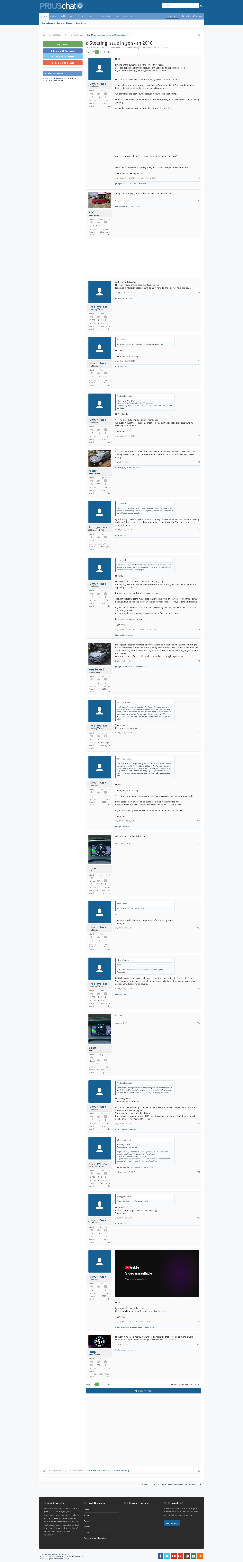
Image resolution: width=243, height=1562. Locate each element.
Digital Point (66, 1554)
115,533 (92, 882)
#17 (198, 1172)
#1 (199, 178)
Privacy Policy (191, 1484)
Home (144, 1484)
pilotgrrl (118, 184)
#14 (198, 989)
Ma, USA (107, 1368)
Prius (117, 16)
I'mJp (92, 1352)
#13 (198, 928)
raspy (92, 470)
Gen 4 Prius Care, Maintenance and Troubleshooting (118, 47)
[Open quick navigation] (198, 35)
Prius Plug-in (104, 16)
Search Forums (48, 23)
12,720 (92, 320)
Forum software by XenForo (62, 1556)
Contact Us (154, 1484)
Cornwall (106, 229)
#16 (198, 1124)
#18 (198, 1218)
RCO (124, 184)
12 (92, 97)
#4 (199, 361)
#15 (198, 1023)
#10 (198, 733)
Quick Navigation (99, 1538)
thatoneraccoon (122, 1327)
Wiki (63, 16)
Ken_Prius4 (96, 669)
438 (92, 484)
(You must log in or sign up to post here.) (185, 1384)
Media (53, 16)
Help (163, 1484)
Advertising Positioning (49, 1554)
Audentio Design (62, 1558)
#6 (199, 462)
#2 (199, 201)
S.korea (107, 100)
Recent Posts (81, 23)
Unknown (106, 686)
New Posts (128, 16)
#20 (198, 1344)
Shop (72, 16)
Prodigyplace (97, 307)
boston (107, 887)
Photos (87, 1526)
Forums (44, 16)
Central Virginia (104, 323)
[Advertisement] (157, 129)
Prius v (80, 16)
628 (92, 1365)
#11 (198, 821)
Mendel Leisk (135, 184)
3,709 (91, 225)
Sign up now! (62, 44)
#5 (199, 436)
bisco (117, 206)
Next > (109, 52)
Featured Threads (65, 23)
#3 (199, 292)
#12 (198, 844)
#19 (198, 1321)
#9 (199, 661)
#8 (199, 629)
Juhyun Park (152, 47)
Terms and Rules (175, 1484)
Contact (87, 1532)
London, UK (105, 487)
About (86, 1515)
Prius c (91, 16)
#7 (199, 530)
